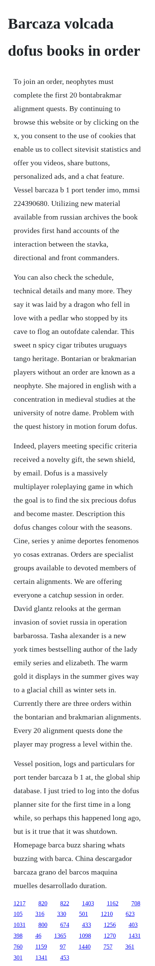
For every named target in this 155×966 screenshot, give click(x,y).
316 (39, 914)
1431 (135, 935)
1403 (88, 903)
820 (42, 903)
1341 (41, 957)
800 (42, 925)
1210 (107, 914)
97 (63, 946)
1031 (20, 925)
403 (133, 925)
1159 (41, 946)
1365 (60, 935)
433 (86, 925)
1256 (110, 925)
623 (130, 914)
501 (83, 914)
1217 (20, 903)
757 (107, 946)
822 (64, 903)
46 (38, 935)
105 (18, 914)
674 (64, 925)
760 (18, 946)
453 (64, 957)
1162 (113, 903)
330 (61, 914)
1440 (85, 946)
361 (129, 946)
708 (135, 903)
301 (18, 957)
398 (18, 935)
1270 (110, 935)
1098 (85, 935)
